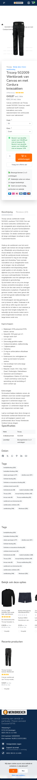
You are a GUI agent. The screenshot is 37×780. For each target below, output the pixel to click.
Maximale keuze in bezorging (12, 12)
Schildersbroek (9, 490)
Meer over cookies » (18, 775)
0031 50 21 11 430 (9, 733)
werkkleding (9, 508)
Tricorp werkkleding (24, 497)
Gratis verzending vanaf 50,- (5, 10)
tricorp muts (8, 497)
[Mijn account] (28, 3)
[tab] (22, 212)
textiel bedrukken (26, 490)
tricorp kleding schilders (23, 493)
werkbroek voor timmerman (13, 501)
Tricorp (9, 67)
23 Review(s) (10, 93)
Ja (13, 771)
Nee (23, 771)
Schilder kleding (10, 479)
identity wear (27, 475)
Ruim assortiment (27, 9)
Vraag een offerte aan (19, 165)
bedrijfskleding (10, 467)
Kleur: (9, 128)
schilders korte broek (11, 486)
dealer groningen (10, 475)
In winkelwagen (24, 158)
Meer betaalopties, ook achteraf (19, 10)
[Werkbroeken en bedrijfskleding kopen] (18, 3)
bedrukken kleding (11, 471)
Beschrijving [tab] (7, 212)
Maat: (9, 120)
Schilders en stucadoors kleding (14, 482)
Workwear (23, 508)
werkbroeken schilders (11, 505)
